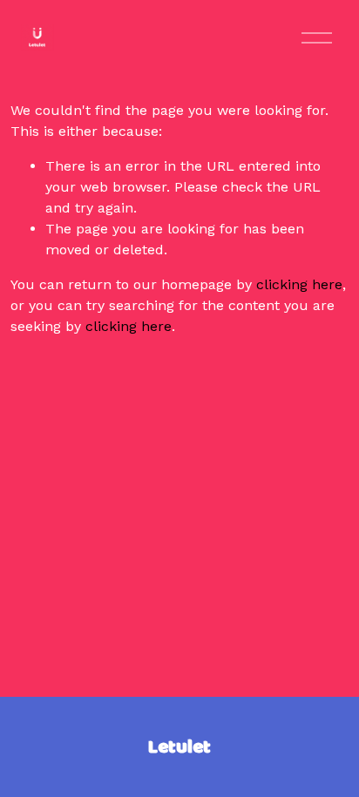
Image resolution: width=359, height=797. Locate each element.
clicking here (299, 284)
